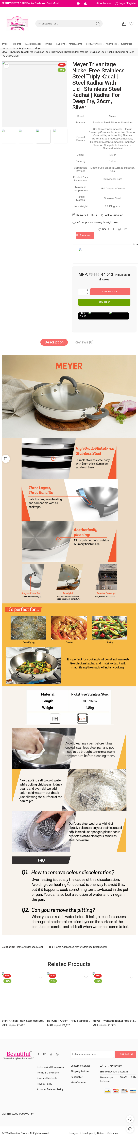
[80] (34, 94)
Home (5, 48)
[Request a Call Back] (130, 1119)
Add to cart (110, 291)
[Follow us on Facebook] (38, 1054)
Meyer (38, 48)
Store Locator (104, 3)
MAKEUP (48, 44)
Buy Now (104, 302)
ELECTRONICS (126, 44)
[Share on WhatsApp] (119, 229)
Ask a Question (114, 215)
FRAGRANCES (111, 44)
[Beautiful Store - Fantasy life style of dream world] (17, 23)
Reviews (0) (84, 342)
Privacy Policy (44, 1084)
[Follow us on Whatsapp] (57, 1054)
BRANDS (5, 44)
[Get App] (79, 3)
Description (54, 342)
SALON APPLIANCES (33, 44)
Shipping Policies (80, 1071)
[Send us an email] (44, 1054)
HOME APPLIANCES (94, 44)
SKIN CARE (17, 44)
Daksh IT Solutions (107, 1133)
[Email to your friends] (125, 229)
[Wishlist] (6, 65)
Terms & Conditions (48, 1072)
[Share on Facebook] (113, 229)
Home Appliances (21, 48)
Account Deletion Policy (50, 1089)
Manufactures (78, 1082)
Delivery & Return (86, 215)
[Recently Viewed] (130, 1129)
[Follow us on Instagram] (51, 1054)
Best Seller (76, 1077)
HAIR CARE (60, 44)
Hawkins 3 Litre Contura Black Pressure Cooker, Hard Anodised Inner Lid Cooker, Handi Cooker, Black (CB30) (114, 1020)
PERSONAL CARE (75, 44)
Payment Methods (47, 1078)
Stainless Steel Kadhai (94, 947)
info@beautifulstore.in (115, 1071)
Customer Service (80, 1065)
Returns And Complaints (50, 1067)
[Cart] (124, 23)
